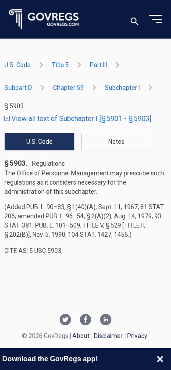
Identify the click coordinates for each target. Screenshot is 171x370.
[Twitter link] (65, 320)
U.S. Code (17, 64)
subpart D (18, 87)
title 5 (60, 64)
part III (98, 64)
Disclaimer (108, 335)
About (80, 335)
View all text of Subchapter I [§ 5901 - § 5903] (80, 118)
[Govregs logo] (44, 19)
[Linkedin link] (105, 320)
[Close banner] (160, 359)
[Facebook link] (85, 320)
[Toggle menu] (155, 19)
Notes (116, 141)
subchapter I (122, 87)
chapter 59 (68, 87)
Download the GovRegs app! (50, 359)
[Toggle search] (135, 19)
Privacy (137, 335)
